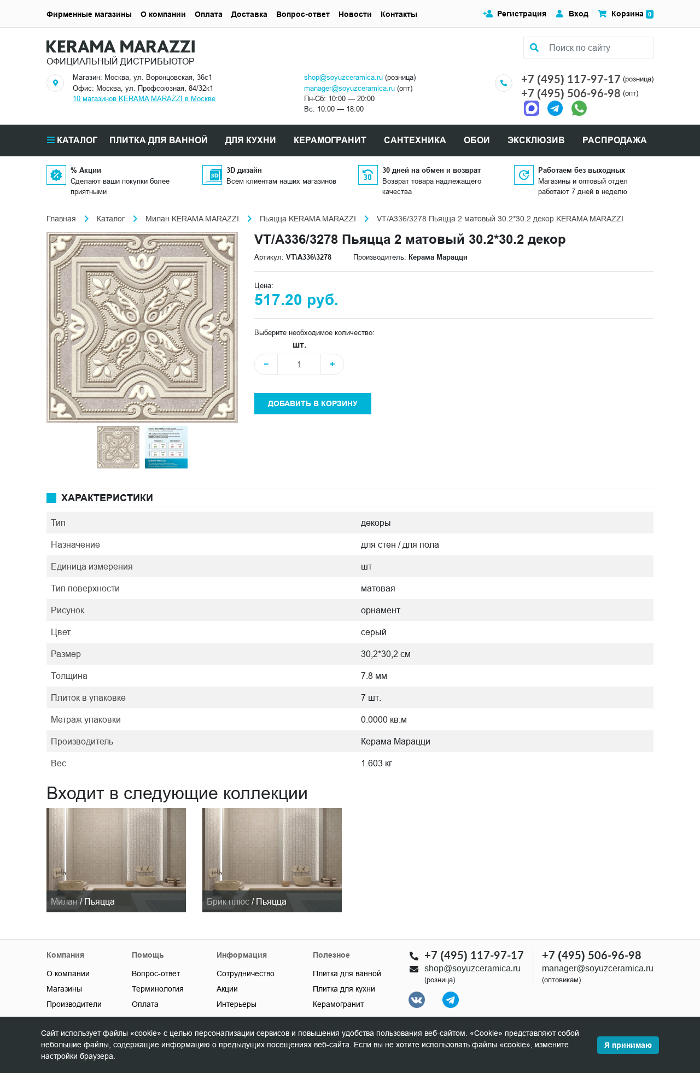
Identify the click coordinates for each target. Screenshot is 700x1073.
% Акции (86, 170)
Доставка (249, 14)
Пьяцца (99, 901)
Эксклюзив (536, 140)
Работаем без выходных (581, 170)
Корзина (631, 13)
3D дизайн (244, 170)
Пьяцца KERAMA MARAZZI (308, 218)
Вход (578, 13)
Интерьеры (236, 1004)
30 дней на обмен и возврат (431, 170)
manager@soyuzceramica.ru (349, 88)
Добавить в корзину (313, 403)
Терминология (158, 988)
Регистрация (521, 13)
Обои (477, 140)
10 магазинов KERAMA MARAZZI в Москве (144, 98)
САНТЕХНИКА (415, 140)
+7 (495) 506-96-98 (571, 92)
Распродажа (614, 140)
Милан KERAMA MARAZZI (192, 218)
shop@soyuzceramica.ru (343, 77)
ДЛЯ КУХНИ (250, 140)
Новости (355, 14)
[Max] (534, 108)
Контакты (399, 14)
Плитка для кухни (344, 988)
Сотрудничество (246, 973)
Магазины (64, 988)
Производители (74, 1004)
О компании (163, 14)
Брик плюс (228, 901)
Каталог (76, 140)
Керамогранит (338, 1004)
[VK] (417, 999)
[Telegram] (555, 108)
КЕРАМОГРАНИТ (330, 140)
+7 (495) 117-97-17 (571, 78)
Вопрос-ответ (303, 14)
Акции (227, 988)
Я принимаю (628, 1045)
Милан (64, 901)
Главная (61, 218)
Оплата (209, 14)
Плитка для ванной (347, 973)
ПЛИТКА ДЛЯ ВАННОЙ (158, 140)
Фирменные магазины (89, 14)
